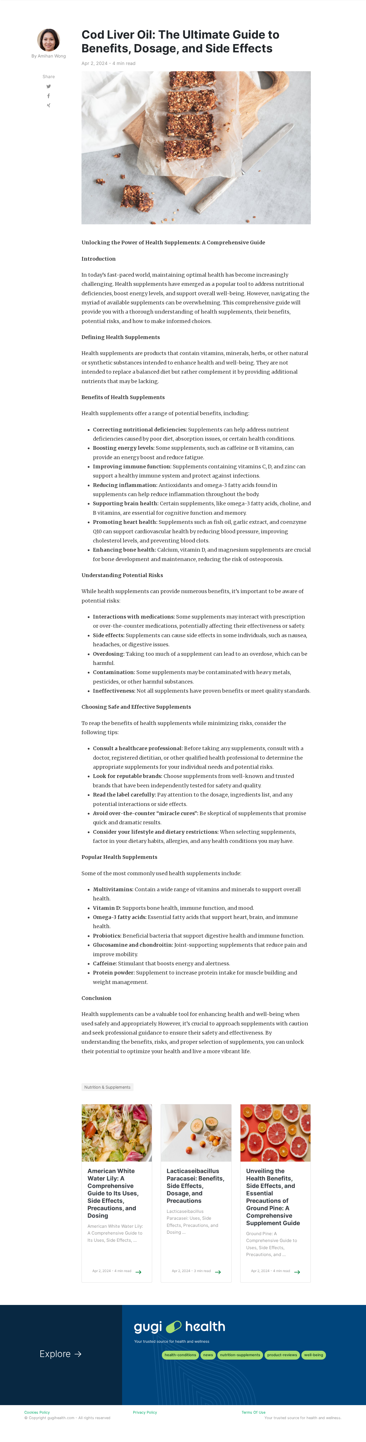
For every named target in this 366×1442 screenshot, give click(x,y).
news (208, 1355)
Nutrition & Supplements (107, 1087)
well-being (313, 1355)
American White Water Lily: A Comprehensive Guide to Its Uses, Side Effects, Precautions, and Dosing (112, 1193)
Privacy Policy (145, 1412)
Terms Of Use (253, 1412)
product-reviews (282, 1355)
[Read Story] (138, 1272)
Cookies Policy (37, 1412)
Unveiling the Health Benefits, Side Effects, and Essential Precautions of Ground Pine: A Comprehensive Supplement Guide (273, 1197)
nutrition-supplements (240, 1355)
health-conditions (180, 1355)
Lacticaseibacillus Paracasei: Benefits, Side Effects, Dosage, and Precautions (195, 1185)
